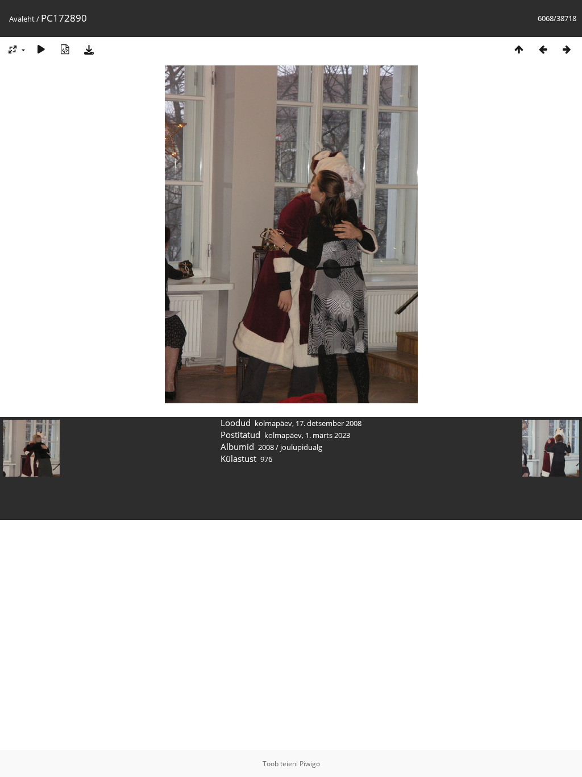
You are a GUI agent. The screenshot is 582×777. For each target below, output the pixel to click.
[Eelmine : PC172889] (543, 49)
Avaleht (22, 19)
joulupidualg (301, 447)
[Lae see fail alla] (89, 49)
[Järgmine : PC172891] (567, 49)
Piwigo (310, 763)
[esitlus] (41, 49)
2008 (266, 447)
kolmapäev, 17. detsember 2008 (308, 423)
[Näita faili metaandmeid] (65, 49)
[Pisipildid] (519, 49)
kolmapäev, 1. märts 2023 (307, 435)
